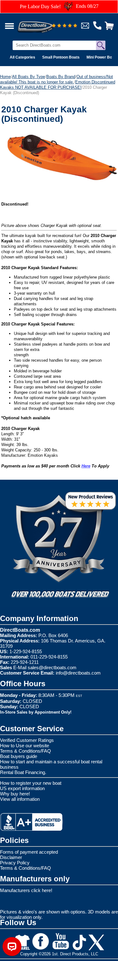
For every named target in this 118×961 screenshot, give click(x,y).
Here (85, 466)
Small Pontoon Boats (61, 57)
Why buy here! (15, 793)
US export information (22, 788)
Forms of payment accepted (29, 852)
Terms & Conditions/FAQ (25, 751)
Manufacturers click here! (26, 890)
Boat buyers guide (18, 756)
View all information (20, 799)
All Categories (22, 57)
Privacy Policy (15, 862)
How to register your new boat (30, 783)
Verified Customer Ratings (27, 740)
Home (5, 76)
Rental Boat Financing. (23, 772)
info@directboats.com (78, 673)
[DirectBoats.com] (44, 23)
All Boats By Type (28, 76)
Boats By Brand (60, 76)
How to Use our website (24, 745)
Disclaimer (11, 857)
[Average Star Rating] (64, 26)
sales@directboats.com (52, 667)
